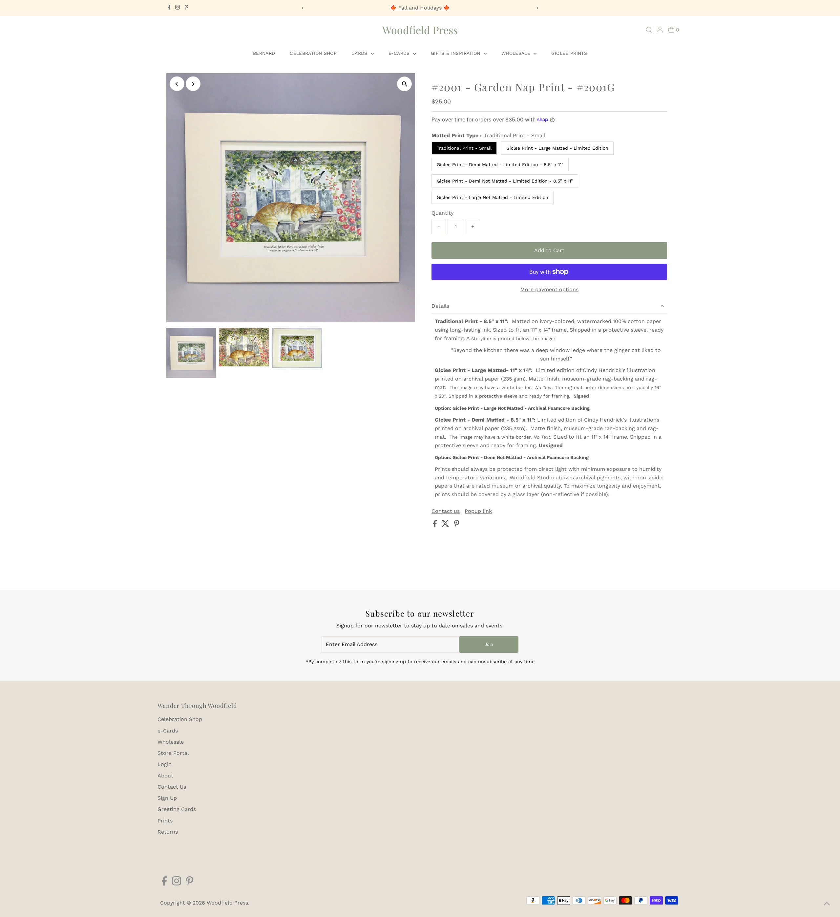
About (165, 776)
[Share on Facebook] (435, 525)
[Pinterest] (186, 8)
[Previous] (303, 8)
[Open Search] (649, 30)
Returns (168, 832)
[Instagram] (177, 8)
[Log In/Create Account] (660, 30)
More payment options (549, 289)
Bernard (264, 53)
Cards (360, 53)
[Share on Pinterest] (456, 525)
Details (440, 306)
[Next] (537, 8)
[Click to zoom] (404, 83)
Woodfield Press (420, 30)
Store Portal (173, 753)
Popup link (478, 511)
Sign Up (167, 798)
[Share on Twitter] (446, 525)
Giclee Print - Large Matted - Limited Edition (557, 148)
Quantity (442, 213)
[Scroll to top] (826, 903)
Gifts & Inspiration (456, 53)
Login (165, 764)
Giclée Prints (569, 53)
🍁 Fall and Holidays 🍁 (420, 8)
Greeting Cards (177, 809)
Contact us (445, 511)
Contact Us (172, 787)
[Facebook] (169, 8)
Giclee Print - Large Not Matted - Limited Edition (492, 197)
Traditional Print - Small (464, 148)
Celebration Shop (313, 53)
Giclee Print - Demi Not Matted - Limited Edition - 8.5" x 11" (505, 181)
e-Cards (399, 53)
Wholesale (516, 53)
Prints (165, 821)
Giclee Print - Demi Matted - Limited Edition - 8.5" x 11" (500, 164)
